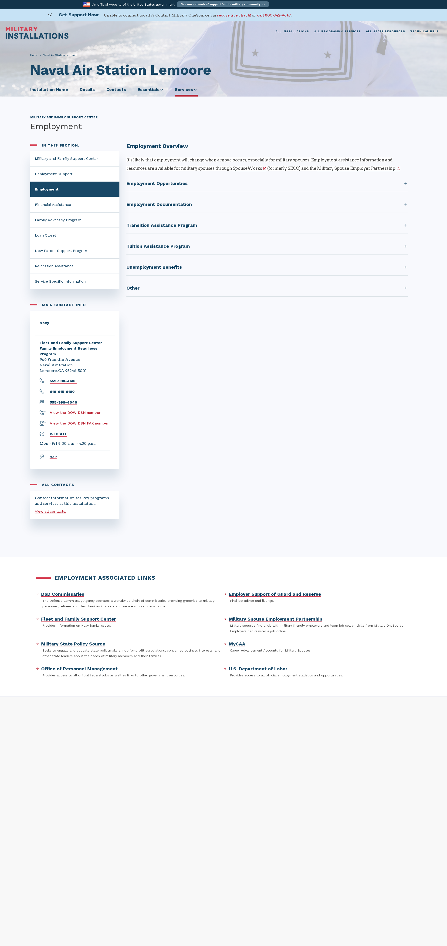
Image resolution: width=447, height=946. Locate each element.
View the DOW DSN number (75, 412)
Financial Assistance (53, 204)
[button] (223, 4)
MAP (53, 456)
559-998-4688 (63, 381)
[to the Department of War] (86, 4)
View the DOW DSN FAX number (79, 423)
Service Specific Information (60, 281)
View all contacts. (50, 511)
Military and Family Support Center (66, 158)
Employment (47, 189)
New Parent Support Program (61, 250)
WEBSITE (58, 434)
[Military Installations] (37, 37)
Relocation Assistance (54, 266)
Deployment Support (53, 174)
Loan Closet (45, 235)
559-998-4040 (63, 402)
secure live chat (232, 15)
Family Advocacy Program (58, 220)
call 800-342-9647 (274, 15)
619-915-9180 (62, 391)
